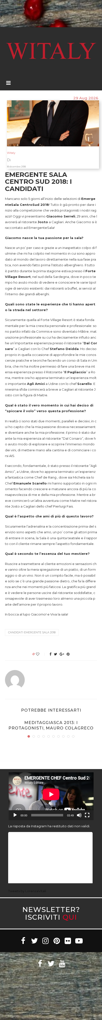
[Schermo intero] (87, 815)
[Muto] (79, 815)
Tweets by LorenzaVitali (27, 891)
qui (70, 917)
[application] (51, 796)
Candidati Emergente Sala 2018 (31, 632)
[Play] (15, 815)
